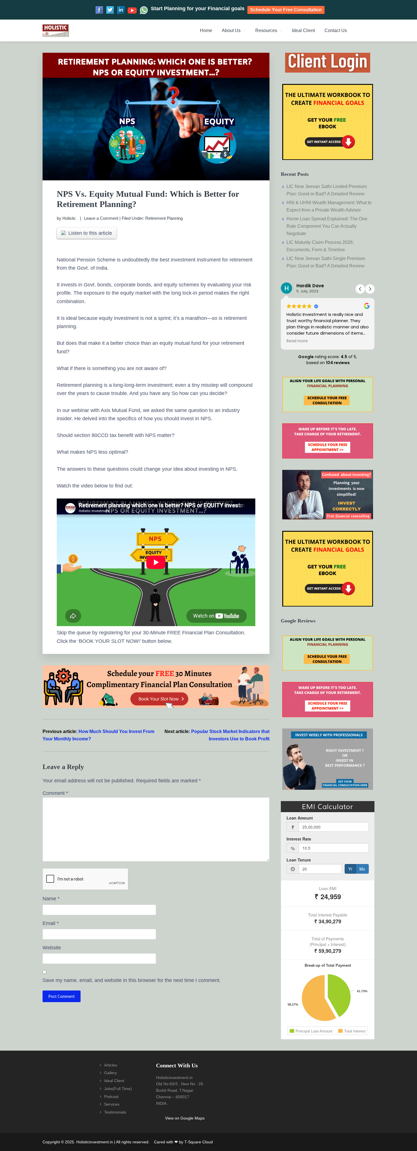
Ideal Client (114, 1080)
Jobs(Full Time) (118, 1088)
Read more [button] (297, 341)
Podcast (111, 1096)
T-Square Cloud (198, 1142)
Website (52, 948)
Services (111, 1104)
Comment (55, 793)
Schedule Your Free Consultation (286, 9)
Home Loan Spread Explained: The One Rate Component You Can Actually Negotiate (327, 226)
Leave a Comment (101, 218)
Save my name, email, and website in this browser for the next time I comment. (132, 980)
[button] (370, 289)
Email (51, 923)
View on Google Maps (185, 1118)
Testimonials (115, 1112)
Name (51, 898)
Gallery (110, 1072)
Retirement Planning (164, 218)
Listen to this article (90, 233)
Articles (110, 1065)
